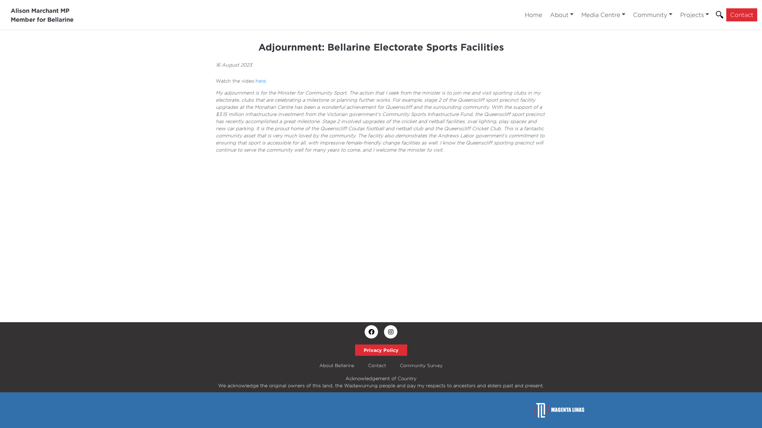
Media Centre (600, 15)
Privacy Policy (381, 350)
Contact (741, 15)
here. (261, 81)
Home (533, 15)
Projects (692, 15)
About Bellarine (336, 365)
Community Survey (421, 365)
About (559, 15)
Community (650, 15)
